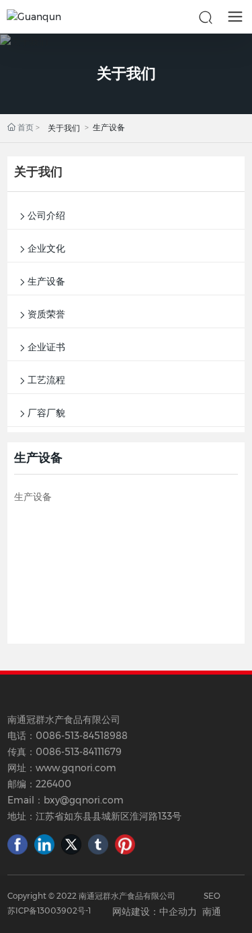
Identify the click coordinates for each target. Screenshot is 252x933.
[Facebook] (17, 844)
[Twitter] (71, 844)
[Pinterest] (125, 844)
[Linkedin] (44, 844)
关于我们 (126, 73)
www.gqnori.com (76, 768)
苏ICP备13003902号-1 (49, 910)
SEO (212, 896)
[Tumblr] (98, 844)
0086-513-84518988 (82, 736)
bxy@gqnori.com (84, 800)
